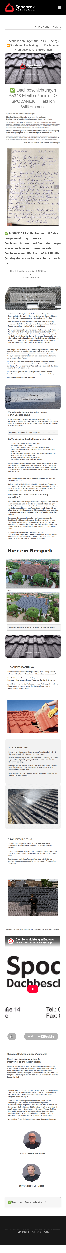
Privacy (46, 1232)
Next (55, 26)
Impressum (36, 1232)
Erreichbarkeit (24, 1232)
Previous (43, 26)
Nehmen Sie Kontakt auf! (29, 1202)
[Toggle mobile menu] (59, 7)
